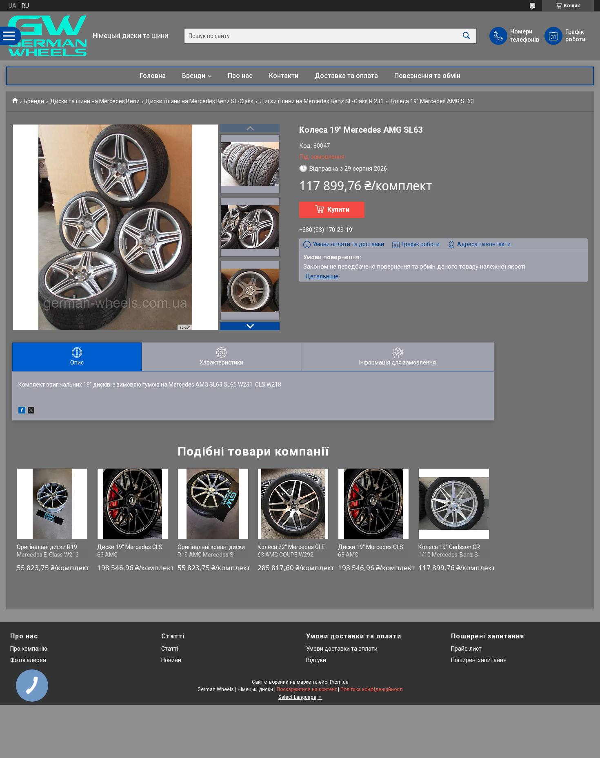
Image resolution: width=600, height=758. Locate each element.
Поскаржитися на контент (307, 689)
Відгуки (316, 660)
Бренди (193, 76)
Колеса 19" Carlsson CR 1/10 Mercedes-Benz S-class (449, 555)
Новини (171, 660)
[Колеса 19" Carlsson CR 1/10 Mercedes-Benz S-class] (453, 503)
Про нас (240, 76)
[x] (31, 411)
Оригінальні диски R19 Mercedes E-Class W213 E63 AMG (48, 555)
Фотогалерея (28, 660)
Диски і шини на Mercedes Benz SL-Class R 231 (322, 101)
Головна (153, 76)
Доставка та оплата (346, 76)
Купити (338, 209)
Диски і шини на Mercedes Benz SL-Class (199, 101)
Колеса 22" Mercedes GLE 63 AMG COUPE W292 (291, 551)
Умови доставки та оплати (342, 648)
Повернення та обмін (427, 76)
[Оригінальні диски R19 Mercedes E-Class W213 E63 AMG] (52, 503)
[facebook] (21, 411)
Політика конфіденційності (371, 689)
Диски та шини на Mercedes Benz (95, 101)
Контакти (283, 76)
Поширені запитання (479, 660)
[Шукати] (466, 35)
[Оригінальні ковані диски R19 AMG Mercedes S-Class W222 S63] (213, 503)
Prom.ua (339, 682)
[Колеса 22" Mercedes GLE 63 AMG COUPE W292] (293, 503)
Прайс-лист (466, 648)
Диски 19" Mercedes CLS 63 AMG (129, 551)
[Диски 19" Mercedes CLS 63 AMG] (132, 503)
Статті (169, 648)
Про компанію (28, 648)
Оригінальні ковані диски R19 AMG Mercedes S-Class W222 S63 (211, 555)
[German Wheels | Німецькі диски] (47, 36)
